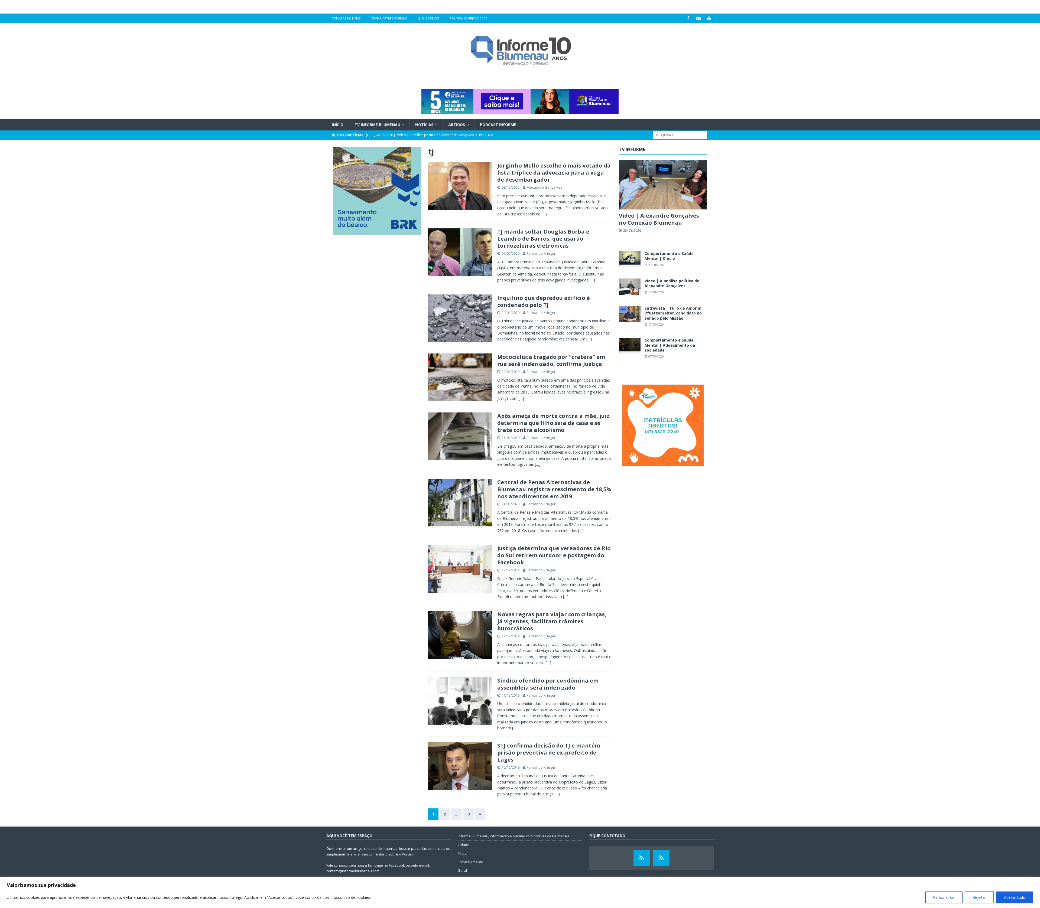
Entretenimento (470, 862)
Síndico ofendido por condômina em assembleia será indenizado (548, 684)
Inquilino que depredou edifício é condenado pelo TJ (543, 301)
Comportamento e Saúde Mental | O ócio (669, 256)
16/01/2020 (510, 437)
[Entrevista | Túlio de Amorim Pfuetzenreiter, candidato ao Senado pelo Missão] (630, 314)
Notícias (424, 124)
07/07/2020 (510, 253)
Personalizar (944, 897)
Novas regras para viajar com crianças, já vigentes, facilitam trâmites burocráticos (551, 621)
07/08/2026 (656, 356)
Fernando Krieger (541, 253)
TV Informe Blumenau (377, 124)
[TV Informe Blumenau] (641, 858)
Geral (462, 870)
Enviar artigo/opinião (389, 18)
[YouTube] (709, 18)
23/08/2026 (632, 230)
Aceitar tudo (1014, 897)
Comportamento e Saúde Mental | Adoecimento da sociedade (670, 344)
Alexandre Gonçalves (544, 187)
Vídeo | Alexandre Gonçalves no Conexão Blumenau (659, 219)
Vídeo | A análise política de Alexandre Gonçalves (672, 283)
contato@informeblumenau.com (352, 870)
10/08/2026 (656, 324)
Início (337, 124)
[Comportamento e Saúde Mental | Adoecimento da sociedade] (630, 346)
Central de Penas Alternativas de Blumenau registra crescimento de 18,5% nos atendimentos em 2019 (554, 489)
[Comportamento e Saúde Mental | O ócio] (630, 259)
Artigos (456, 124)
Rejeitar (979, 897)
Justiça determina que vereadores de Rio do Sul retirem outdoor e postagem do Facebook (554, 555)
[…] (544, 214)
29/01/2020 (510, 312)
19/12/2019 (510, 570)
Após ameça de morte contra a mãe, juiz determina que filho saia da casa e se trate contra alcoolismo (553, 423)
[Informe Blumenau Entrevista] (661, 858)
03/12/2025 (510, 187)
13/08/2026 (656, 292)
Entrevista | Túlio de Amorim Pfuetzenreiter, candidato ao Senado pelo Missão (673, 313)
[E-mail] (698, 18)
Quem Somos (428, 18)
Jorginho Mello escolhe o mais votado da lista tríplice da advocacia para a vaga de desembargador (554, 172)
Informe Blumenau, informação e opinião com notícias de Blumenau (513, 836)
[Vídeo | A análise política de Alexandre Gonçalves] (630, 286)
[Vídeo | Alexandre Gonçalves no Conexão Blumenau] (663, 184)
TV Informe (632, 149)
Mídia (462, 853)
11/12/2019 (510, 636)
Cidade (463, 844)
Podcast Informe (498, 124)
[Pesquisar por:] (680, 134)
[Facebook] (688, 18)
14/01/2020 (510, 503)
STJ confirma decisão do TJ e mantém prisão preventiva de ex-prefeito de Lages (548, 752)
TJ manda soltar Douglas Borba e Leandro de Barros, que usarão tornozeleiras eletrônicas (543, 238)
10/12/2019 (510, 767)
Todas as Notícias (346, 18)
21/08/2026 (656, 265)
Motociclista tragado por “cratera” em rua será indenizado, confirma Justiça (551, 360)
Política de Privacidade (468, 18)
